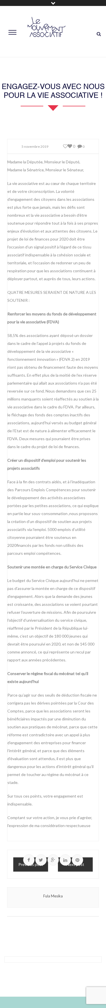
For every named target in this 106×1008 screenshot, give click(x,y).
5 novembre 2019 (34, 146)
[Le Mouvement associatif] (46, 31)
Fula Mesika (53, 896)
